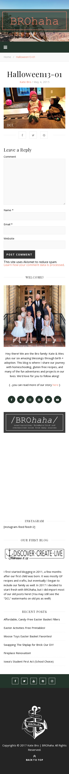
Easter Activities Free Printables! (24, 628)
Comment (10, 156)
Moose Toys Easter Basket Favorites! (28, 636)
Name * (8, 210)
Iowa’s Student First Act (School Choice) (29, 661)
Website (9, 238)
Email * (8, 224)
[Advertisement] (34, 475)
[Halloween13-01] (34, 108)
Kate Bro (25, 82)
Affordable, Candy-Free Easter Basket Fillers (32, 619)
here (56, 385)
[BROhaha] (34, 20)
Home (7, 57)
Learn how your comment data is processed (34, 265)
